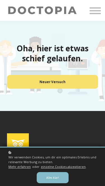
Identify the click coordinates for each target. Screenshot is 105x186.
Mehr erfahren (19, 167)
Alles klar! (52, 178)
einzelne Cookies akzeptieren (63, 167)
